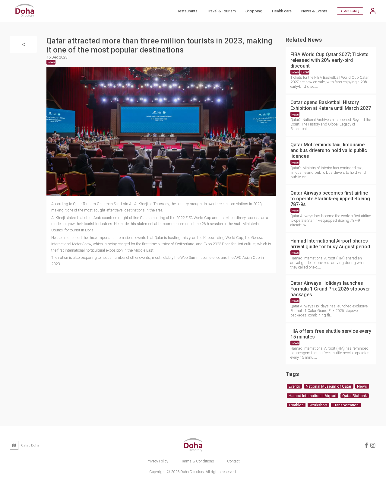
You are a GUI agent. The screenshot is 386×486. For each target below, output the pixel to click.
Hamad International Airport (313, 395)
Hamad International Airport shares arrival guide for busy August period (330, 243)
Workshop (318, 405)
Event (305, 72)
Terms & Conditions (197, 461)
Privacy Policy (157, 461)
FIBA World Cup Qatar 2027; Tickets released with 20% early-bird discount (329, 60)
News (295, 72)
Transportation (346, 405)
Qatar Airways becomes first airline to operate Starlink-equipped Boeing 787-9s (330, 198)
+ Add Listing (350, 11)
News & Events (314, 11)
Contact (233, 461)
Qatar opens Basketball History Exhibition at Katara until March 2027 (330, 105)
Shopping (253, 11)
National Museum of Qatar (328, 386)
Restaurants (187, 11)
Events (294, 386)
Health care (282, 11)
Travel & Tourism (221, 11)
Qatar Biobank (354, 395)
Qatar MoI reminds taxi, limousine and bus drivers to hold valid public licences (328, 150)
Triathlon (296, 405)
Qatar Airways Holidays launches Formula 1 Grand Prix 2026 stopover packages (330, 288)
